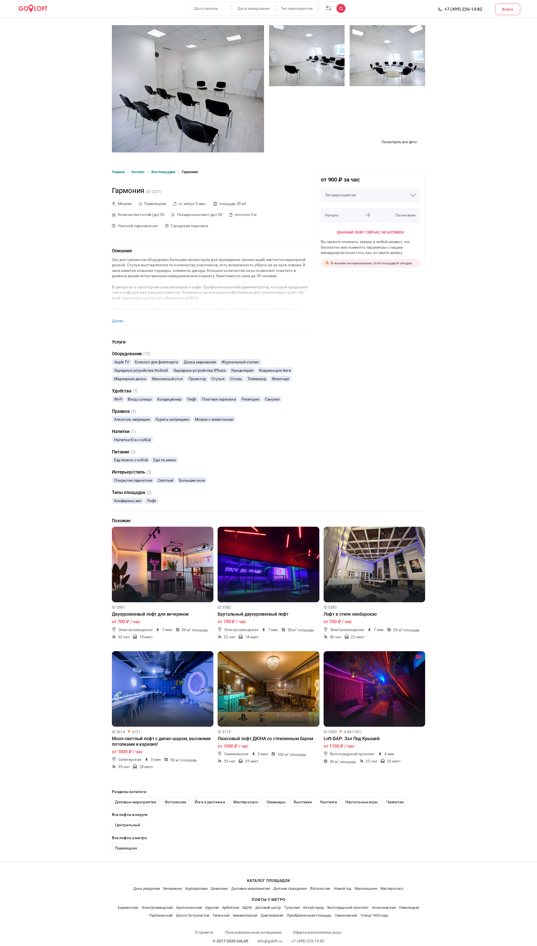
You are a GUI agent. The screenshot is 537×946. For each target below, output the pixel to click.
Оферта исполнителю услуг (317, 932)
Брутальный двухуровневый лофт (253, 614)
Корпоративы (196, 888)
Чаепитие (395, 802)
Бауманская (128, 907)
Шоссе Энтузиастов (192, 915)
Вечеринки (172, 888)
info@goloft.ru (270, 941)
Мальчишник (366, 888)
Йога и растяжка (210, 802)
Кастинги (328, 802)
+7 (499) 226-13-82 (463, 9)
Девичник (219, 888)
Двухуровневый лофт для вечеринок (150, 614)
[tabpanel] (162, 564)
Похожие (121, 520)
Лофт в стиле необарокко (350, 614)
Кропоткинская (189, 907)
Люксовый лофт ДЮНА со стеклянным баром (265, 738)
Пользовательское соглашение (253, 932)
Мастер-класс (245, 802)
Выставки (303, 802)
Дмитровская (272, 915)
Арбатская (230, 907)
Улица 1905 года (374, 915)
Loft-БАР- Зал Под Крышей (352, 738)
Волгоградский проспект (348, 907)
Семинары (276, 802)
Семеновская (346, 915)
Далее (117, 321)
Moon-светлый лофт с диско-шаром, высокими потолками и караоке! (161, 741)
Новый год (342, 888)
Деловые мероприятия (135, 802)
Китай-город (313, 907)
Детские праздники (290, 888)
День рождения (146, 888)
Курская (212, 907)
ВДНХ (247, 907)
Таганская (221, 915)
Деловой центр (268, 907)
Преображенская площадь (309, 915)
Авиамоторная (245, 915)
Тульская (292, 907)
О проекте (204, 932)
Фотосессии (175, 802)
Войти (507, 9)
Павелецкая (126, 848)
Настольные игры (361, 802)
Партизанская (161, 915)
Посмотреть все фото (399, 142)
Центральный (127, 825)
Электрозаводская (157, 907)
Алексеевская (383, 907)
